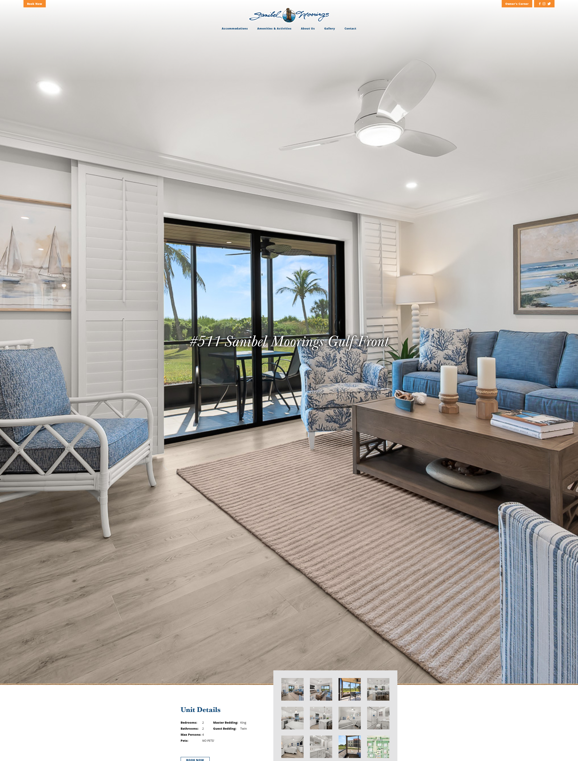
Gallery (329, 28)
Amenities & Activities (274, 28)
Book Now (34, 4)
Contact (350, 28)
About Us (308, 28)
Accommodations (235, 28)
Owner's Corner (517, 4)
